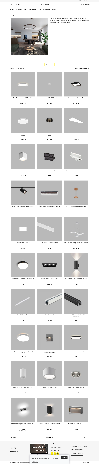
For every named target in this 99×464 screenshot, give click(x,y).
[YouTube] (57, 453)
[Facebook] (52, 453)
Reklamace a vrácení (14, 450)
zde (57, 458)
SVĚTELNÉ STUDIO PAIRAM (77, 455)
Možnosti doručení (13, 447)
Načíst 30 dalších (49, 437)
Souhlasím (64, 457)
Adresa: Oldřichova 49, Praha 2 (77, 447)
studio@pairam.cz (57, 447)
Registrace (86, 0)
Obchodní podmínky (14, 451)
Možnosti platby (13, 448)
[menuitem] (12, 9)
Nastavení (35, 461)
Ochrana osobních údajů (15, 453)
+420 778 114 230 (57, 450)
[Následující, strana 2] (84, 437)
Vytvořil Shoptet (86, 462)
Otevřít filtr (49, 64)
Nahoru (14, 437)
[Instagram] (55, 453)
